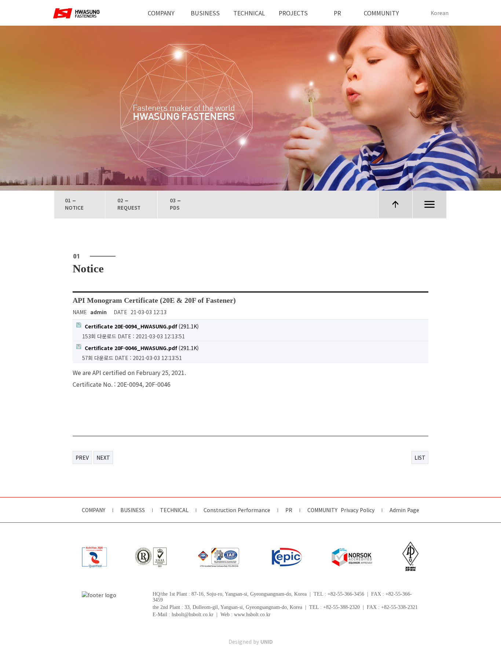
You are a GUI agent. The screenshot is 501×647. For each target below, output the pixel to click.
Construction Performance (237, 510)
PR (337, 12)
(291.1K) (142, 326)
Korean (440, 13)
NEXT (103, 457)
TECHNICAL (249, 12)
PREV (82, 457)
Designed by (250, 641)
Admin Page (404, 510)
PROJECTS (293, 12)
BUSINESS (205, 12)
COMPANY (161, 12)
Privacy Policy (357, 510)
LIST (419, 457)
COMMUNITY (381, 12)
